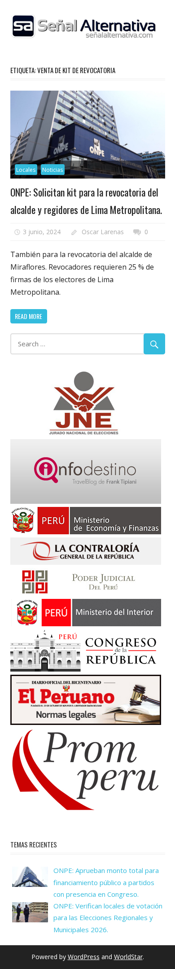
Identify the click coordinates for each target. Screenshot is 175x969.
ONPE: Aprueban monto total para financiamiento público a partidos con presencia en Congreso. (106, 882)
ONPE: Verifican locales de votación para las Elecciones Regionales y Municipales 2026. (107, 917)
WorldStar (128, 956)
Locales (25, 170)
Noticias (52, 170)
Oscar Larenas (103, 231)
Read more (28, 316)
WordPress (84, 956)
